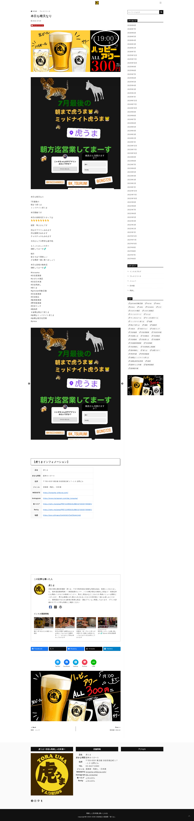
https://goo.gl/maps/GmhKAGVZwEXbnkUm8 (62, 515)
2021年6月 (131, 258)
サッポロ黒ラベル (152, 318)
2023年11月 (132, 149)
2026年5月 (131, 36)
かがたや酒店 (135, 311)
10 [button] (91, 437)
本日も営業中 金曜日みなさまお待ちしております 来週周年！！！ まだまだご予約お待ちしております (64, 634)
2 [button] (64, 437)
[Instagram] (55, 607)
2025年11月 (132, 59)
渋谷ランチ (156, 329)
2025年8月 (131, 70)
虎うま (145, 350)
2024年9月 (131, 112)
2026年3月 (131, 44)
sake (141, 307)
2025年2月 (131, 93)
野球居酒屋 (145, 354)
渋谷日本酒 (157, 332)
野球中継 (133, 354)
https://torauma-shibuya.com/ (55, 493)
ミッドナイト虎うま (137, 321)
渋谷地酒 (133, 332)
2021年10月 (132, 243)
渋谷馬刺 (149, 343)
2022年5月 (131, 217)
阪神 (148, 361)
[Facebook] (50, 607)
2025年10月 (132, 63)
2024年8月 (131, 115)
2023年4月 (131, 176)
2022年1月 (131, 232)
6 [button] (77, 437)
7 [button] (81, 437)
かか (159, 307)
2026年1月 (131, 52)
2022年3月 (131, 225)
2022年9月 (131, 202)
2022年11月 (132, 195)
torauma (150, 307)
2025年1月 (131, 97)
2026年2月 (131, 48)
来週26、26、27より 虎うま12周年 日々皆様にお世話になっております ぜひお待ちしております (86, 634)
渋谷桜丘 (146, 336)
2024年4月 (131, 131)
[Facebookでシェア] (66, 662)
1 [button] (60, 437)
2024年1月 (131, 142)
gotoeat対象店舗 (136, 303)
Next (34, 727)
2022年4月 (131, 221)
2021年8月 (131, 251)
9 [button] (87, 437)
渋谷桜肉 (133, 339)
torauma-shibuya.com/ (96, 772)
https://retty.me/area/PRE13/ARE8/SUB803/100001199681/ (67, 504)
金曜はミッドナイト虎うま (139, 357)
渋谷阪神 (157, 339)
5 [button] (74, 437)
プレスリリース (38, 25)
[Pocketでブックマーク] (84, 662)
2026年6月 (131, 33)
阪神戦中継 (134, 368)
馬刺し (132, 290)
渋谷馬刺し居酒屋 (149, 347)
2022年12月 (132, 191)
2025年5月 (131, 82)
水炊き (132, 329)
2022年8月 (131, 206)
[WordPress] (61, 607)
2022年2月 (131, 228)
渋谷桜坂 (157, 336)
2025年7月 (131, 74)
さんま (148, 314)
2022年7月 (131, 210)
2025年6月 (131, 78)
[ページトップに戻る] (189, 816)
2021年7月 (131, 255)
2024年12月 (132, 100)
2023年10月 (132, 153)
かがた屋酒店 (149, 311)
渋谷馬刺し (134, 347)
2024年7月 (131, 119)
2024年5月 (131, 127)
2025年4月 (131, 85)
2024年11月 (132, 104)
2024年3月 (131, 134)
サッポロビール (135, 318)
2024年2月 (131, 138)
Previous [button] (29, 384)
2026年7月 (131, 29)
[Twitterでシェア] (58, 662)
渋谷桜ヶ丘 (134, 336)
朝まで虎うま (135, 325)
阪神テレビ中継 (135, 365)
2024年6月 (131, 123)
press (132, 307)
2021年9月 (131, 247)
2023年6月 (131, 168)
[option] (76, 384)
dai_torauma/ (92, 775)
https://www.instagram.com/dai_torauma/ (60, 498)
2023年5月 (131, 172)
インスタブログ (135, 271)
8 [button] (84, 437)
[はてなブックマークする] (75, 662)
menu (158, 303)
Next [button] (122, 384)
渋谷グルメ (143, 329)
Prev (117, 727)
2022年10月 (132, 198)
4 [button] (70, 437)
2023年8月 (131, 161)
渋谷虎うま (145, 339)
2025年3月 (131, 89)
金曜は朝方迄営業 (136, 361)
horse (149, 303)
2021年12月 (132, 236)
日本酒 (132, 286)
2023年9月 (131, 157)
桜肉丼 (154, 325)
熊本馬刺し (134, 350)
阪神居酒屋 (149, 365)
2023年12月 (132, 146)
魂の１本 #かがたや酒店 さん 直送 (43, 632)
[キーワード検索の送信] (161, 12)
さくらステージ (135, 314)
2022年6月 (131, 213)
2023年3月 (131, 180)
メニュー (133, 281)
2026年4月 (131, 40)
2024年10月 (132, 108)
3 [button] (67, 437)
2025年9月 (131, 67)
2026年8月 (131, 25)
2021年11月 (132, 240)
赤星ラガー (156, 350)
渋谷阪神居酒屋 (135, 343)
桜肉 (145, 325)
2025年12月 (132, 55)
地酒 (150, 321)
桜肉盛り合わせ (115, 730)
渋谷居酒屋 (145, 332)
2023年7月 (131, 164)
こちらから (90, 778)
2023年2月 (131, 183)
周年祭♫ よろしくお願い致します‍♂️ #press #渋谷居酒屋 (107, 632)
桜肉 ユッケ (35, 730)
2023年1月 (131, 187)
